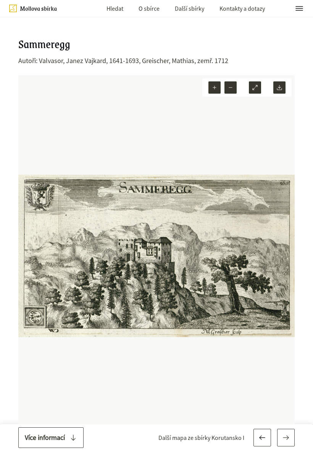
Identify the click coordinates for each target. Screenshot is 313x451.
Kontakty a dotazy (242, 8)
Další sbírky (189, 8)
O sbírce (149, 8)
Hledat (114, 8)
